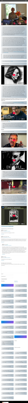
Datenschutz (16, 281)
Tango (9, 121)
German (4, 402)
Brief (11, 57)
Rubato (12, 61)
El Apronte (17, 203)
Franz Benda (15, 51)
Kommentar (3, 265)
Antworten (3, 254)
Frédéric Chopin (6, 52)
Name (2, 273)
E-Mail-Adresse (3, 276)
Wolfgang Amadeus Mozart (20, 51)
